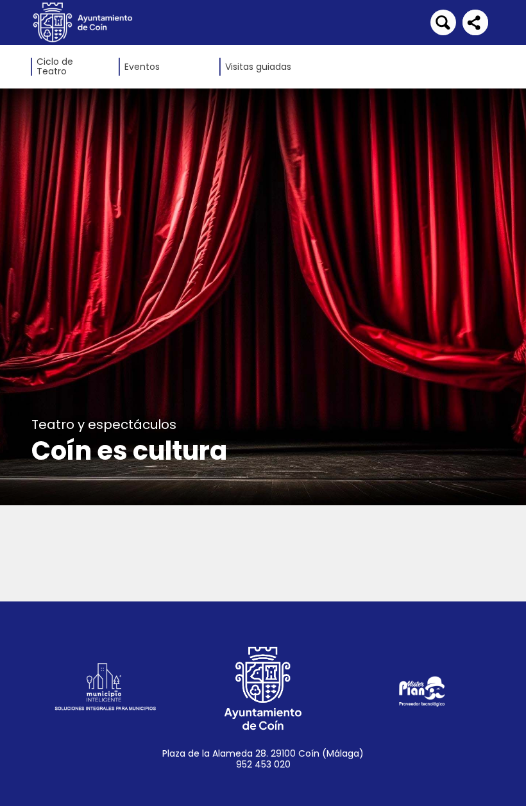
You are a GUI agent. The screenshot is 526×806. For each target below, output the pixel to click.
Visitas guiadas (258, 67)
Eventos (142, 67)
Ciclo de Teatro (55, 66)
